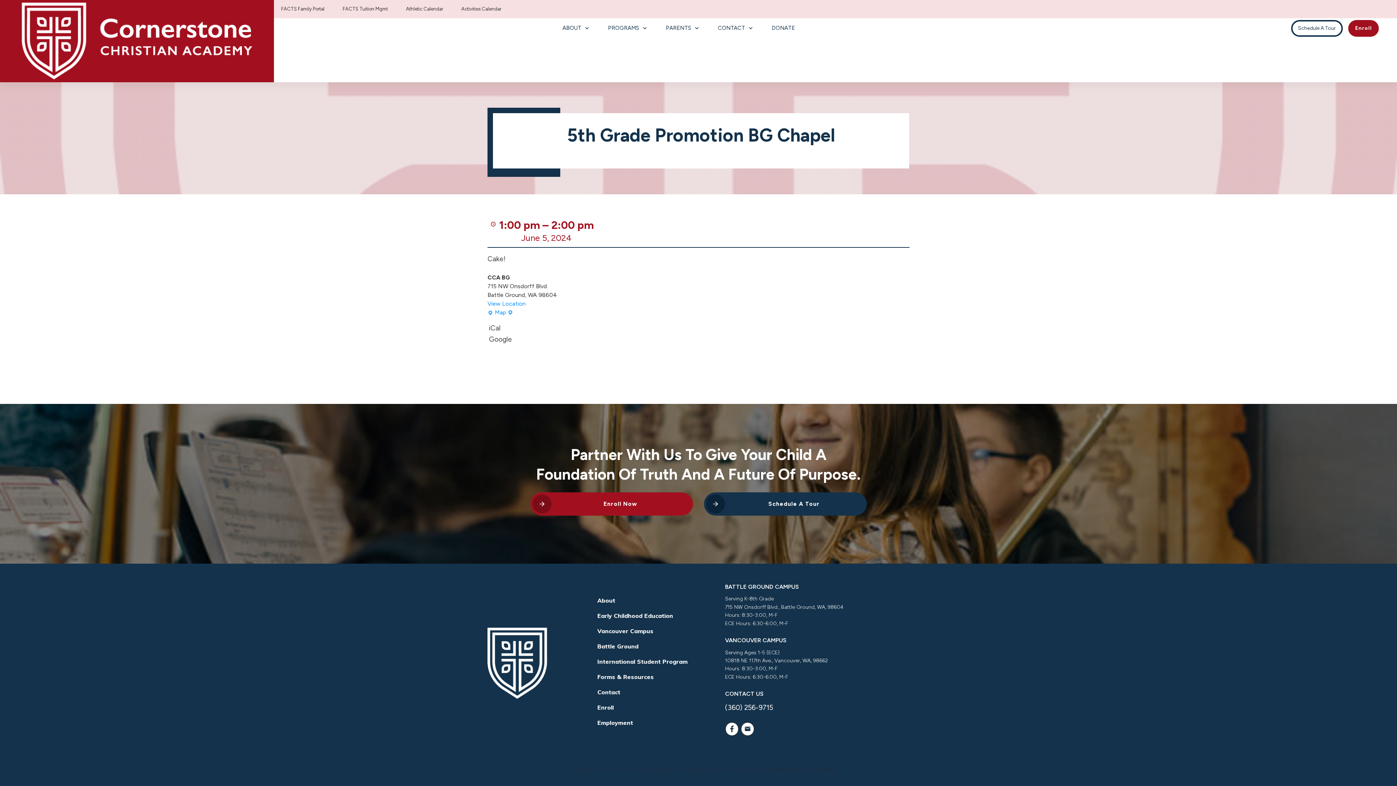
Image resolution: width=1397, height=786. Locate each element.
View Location (506, 303)
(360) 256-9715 (749, 707)
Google (500, 339)
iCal (495, 328)
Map (496, 313)
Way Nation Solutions (803, 769)
